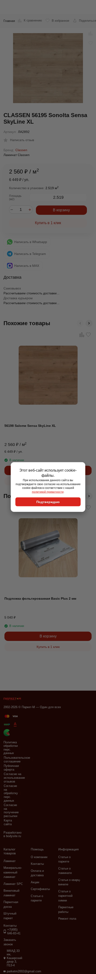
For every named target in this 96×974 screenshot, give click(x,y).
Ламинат (9, 861)
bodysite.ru (13, 836)
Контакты (37, 864)
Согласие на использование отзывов (14, 777)
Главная (9, 21)
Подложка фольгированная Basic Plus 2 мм (40, 598)
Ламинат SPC (13, 884)
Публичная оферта (11, 767)
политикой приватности (48, 492)
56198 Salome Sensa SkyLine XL (30, 426)
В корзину (61, 210)
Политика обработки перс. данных (10, 748)
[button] (80, 323)
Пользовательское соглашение (17, 759)
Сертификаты (40, 889)
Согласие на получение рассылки (11, 810)
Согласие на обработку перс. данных (11, 793)
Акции (35, 882)
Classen (21, 150)
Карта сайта (8, 822)
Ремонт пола (67, 918)
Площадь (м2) (15, 197)
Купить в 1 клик (48, 223)
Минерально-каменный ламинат (12, 872)
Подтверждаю (48, 502)
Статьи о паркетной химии (65, 896)
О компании (39, 857)
